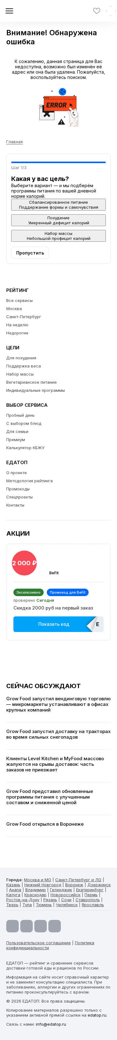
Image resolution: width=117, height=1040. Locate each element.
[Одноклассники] (40, 926)
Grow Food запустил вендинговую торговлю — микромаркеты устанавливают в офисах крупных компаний (58, 704)
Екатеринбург (90, 889)
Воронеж (74, 884)
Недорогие (17, 332)
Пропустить (30, 252)
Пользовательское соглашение (38, 942)
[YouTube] (12, 926)
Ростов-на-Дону (22, 899)
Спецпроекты (19, 496)
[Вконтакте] (54, 926)
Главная (14, 141)
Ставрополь (88, 899)
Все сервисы (19, 300)
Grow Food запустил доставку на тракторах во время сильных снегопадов (58, 734)
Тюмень (44, 904)
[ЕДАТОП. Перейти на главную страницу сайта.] (28, 11)
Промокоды (18, 488)
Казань (13, 884)
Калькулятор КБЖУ (25, 447)
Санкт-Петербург (23, 316)
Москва (14, 308)
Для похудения (21, 357)
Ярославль (93, 904)
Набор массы (20, 374)
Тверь (12, 904)
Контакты (15, 505)
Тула (27, 904)
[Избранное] (96, 11)
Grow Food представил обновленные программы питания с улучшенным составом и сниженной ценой (49, 797)
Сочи (66, 899)
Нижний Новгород (42, 884)
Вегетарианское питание (31, 382)
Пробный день (20, 415)
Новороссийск (65, 894)
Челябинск (67, 904)
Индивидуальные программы (35, 390)
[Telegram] (26, 926)
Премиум (15, 439)
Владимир (35, 889)
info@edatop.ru (51, 1024)
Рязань (50, 899)
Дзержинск (99, 884)
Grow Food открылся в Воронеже (45, 824)
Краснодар (35, 894)
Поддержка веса (23, 365)
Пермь (91, 894)
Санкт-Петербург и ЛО (78, 879)
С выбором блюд (23, 423)
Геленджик (61, 889)
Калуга (13, 894)
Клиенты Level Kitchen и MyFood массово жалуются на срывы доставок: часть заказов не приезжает (55, 764)
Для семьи (17, 431)
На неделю (17, 324)
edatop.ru (97, 1015)
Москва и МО (37, 879)
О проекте (16, 472)
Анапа (15, 889)
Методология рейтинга (29, 480)
